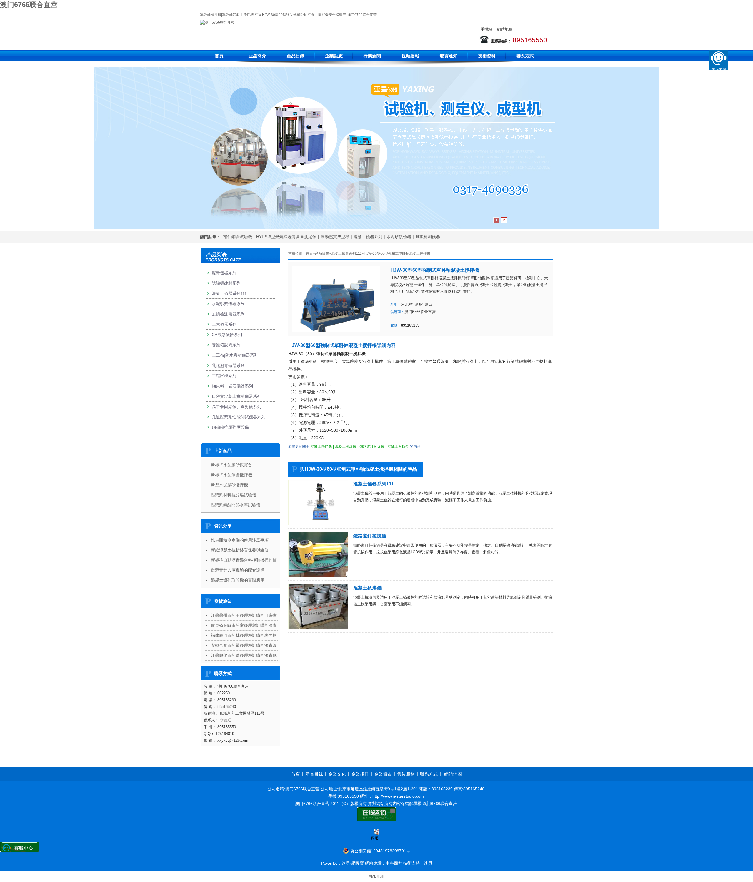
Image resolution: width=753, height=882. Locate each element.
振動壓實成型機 (335, 236)
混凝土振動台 (398, 447)
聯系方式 (525, 55)
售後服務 (406, 773)
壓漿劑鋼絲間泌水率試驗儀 (235, 504)
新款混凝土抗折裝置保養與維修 (240, 550)
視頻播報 (410, 55)
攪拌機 (487, 278)
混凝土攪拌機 (450, 278)
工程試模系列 (224, 375)
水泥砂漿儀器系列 (228, 303)
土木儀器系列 (224, 324)
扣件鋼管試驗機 (237, 236)
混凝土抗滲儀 (345, 447)
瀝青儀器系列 (224, 272)
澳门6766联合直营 (29, 5)
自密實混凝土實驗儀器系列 (236, 396)
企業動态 (334, 55)
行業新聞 (372, 55)
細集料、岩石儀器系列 (232, 386)
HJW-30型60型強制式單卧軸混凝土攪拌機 (397, 253)
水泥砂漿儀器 (399, 236)
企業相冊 (360, 773)
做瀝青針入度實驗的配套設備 (237, 570)
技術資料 (487, 55)
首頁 (219, 55)
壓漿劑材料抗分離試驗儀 (233, 494)
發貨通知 (448, 55)
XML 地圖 (376, 876)
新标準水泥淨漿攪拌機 (231, 474)
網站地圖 (504, 29)
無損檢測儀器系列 (228, 314)
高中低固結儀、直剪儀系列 (236, 406)
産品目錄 (295, 55)
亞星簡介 (257, 55)
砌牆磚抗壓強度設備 (230, 427)
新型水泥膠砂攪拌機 (229, 484)
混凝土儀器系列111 (346, 253)
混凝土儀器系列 (368, 236)
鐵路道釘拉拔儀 (371, 447)
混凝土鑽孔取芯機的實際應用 (237, 580)
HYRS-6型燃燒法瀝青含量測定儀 (286, 236)
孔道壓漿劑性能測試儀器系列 (238, 417)
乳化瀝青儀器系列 (228, 365)
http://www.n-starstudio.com (398, 796)
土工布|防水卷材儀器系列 (235, 355)
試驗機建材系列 (226, 283)
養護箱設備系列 (226, 345)
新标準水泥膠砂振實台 (231, 464)
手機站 (486, 29)
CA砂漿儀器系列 (227, 334)
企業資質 (383, 773)
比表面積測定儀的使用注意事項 (240, 540)
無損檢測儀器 (427, 236)
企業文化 (337, 773)
